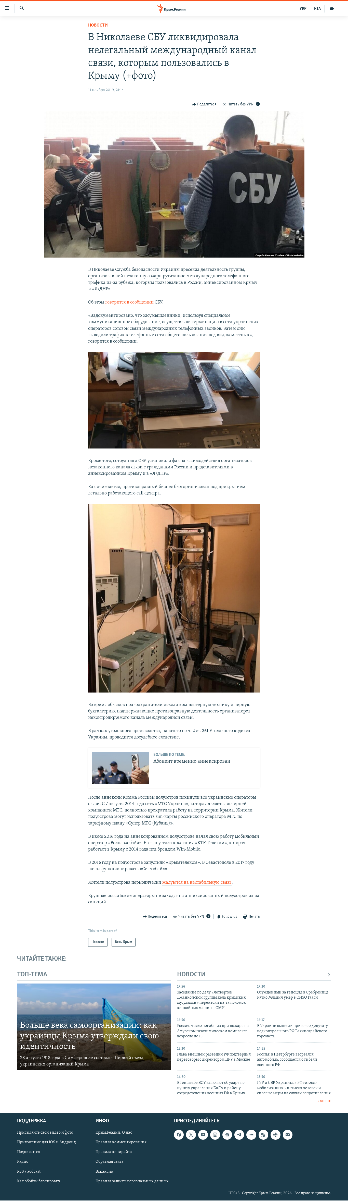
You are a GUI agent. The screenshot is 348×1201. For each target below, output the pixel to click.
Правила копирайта (114, 1152)
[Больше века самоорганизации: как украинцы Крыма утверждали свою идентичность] (94, 1027)
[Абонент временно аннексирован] (120, 768)
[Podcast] (275, 1134)
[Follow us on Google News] (227, 1134)
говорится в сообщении (130, 302)
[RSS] (263, 1134)
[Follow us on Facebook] (179, 1134)
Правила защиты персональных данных (132, 1181)
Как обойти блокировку (38, 1181)
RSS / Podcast (29, 1171)
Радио (22, 1162)
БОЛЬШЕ (323, 1101)
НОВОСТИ (191, 974)
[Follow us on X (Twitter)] (191, 1134)
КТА (317, 9)
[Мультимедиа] (332, 8)
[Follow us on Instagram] (215, 1134)
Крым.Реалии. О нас (114, 1133)
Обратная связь (109, 1162)
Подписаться (28, 1152)
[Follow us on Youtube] (203, 1134)
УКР (303, 9)
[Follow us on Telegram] (239, 1134)
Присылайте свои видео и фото (45, 1133)
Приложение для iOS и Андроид (46, 1142)
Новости (98, 25)
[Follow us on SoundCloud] (251, 1134)
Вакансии (105, 1171)
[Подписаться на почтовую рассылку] (287, 1134)
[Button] (204, 104)
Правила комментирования (121, 1142)
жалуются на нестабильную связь (197, 882)
